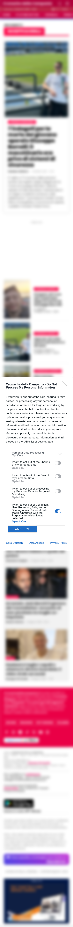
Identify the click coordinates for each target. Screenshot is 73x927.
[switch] (58, 463)
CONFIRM (22, 528)
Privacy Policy (58, 542)
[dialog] (36, 463)
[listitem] (36, 454)
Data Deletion (14, 542)
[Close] (65, 384)
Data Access (36, 542)
